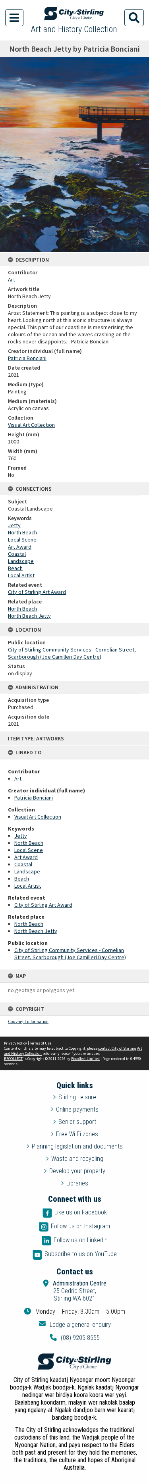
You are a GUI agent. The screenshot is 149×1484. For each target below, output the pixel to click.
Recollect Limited (85, 1058)
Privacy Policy (15, 1043)
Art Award (26, 857)
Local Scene (28, 850)
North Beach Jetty (35, 931)
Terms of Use (40, 1043)
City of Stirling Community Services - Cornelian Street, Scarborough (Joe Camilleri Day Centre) (70, 953)
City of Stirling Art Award (43, 904)
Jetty (20, 835)
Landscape (27, 871)
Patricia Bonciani (33, 797)
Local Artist (27, 885)
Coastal (23, 864)
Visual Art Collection (37, 816)
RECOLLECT (13, 1058)
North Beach (28, 842)
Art (17, 778)
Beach (21, 878)
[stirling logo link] (74, 1361)
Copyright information (28, 1021)
